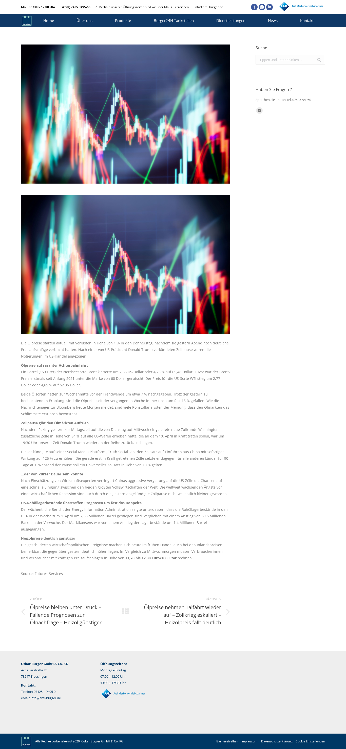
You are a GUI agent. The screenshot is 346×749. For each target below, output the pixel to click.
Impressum (249, 741)
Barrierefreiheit (227, 741)
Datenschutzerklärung (277, 741)
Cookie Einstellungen (310, 741)
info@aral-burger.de (209, 7)
